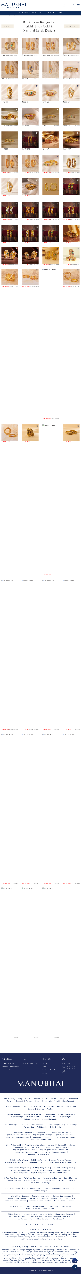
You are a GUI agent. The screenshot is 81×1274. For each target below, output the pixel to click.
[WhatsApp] (64, 5)
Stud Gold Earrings (65, 1180)
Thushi (57, 1101)
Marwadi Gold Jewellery (17, 1198)
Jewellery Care (7, 1070)
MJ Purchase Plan (8, 1063)
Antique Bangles (11, 15)
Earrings (62, 1099)
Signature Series (46, 1214)
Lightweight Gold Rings (42, 1135)
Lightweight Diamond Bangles (54, 1152)
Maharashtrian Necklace (19, 1196)
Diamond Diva (24, 1206)
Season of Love (30, 1214)
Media (36, 1224)
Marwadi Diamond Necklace (65, 1201)
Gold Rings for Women (19, 1160)
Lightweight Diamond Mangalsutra (61, 1145)
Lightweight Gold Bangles (66, 1137)
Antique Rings (49, 1114)
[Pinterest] (63, 1071)
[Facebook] (68, 1067)
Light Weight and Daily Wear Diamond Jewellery (25, 1145)
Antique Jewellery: (13, 1114)
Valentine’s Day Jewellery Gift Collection (25, 1216)
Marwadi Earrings (15, 1180)
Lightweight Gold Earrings (65, 1135)
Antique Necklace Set (32, 1114)
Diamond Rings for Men (14, 1162)
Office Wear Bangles (13, 1188)
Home (3, 15)
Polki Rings (23, 1125)
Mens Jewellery (43, 1219)
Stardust (12, 1206)
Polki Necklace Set (38, 1125)
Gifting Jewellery (15, 1214)
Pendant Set (73, 1099)
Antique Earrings (16, 1117)
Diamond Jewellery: (13, 1107)
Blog (44, 1067)
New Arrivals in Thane (25, 1219)
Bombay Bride (52, 1206)
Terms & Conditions (29, 1063)
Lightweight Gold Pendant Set (17, 1137)
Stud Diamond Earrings (40, 1183)
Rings (20, 1099)
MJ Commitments (49, 1070)
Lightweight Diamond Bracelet (40, 1155)
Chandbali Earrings (31, 1180)
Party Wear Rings (69, 1162)
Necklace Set (38, 1099)
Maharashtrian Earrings (52, 1178)
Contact (51, 1224)
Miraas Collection (33, 1209)
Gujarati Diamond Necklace (15, 1201)
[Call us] (69, 5)
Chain (27, 1099)
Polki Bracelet (56, 1127)
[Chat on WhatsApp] (75, 1267)
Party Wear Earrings (32, 1178)
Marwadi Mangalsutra (58, 1173)
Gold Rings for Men (38, 1160)
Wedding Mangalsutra (40, 1168)
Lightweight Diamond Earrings (25, 1150)
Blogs (28, 1224)
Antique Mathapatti (49, 1119)
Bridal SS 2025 (49, 1209)
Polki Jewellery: (10, 1125)
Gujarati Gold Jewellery (41, 1196)
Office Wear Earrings (12, 1178)
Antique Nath (50, 1117)
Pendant (29, 1101)
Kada (37, 1101)
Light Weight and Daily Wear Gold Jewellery (27, 1132)
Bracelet (19, 1101)
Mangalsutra (51, 1099)
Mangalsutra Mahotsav (64, 1214)
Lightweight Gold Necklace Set (18, 1135)
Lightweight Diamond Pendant (27, 1152)
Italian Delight (38, 1206)
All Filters (9, 26)
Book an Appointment (10, 1067)
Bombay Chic (66, 1206)
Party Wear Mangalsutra (43, 1170)
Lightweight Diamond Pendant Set (54, 1150)
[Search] (74, 5)
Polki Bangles (42, 1127)
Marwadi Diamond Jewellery (40, 1201)
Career (44, 1073)
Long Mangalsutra (63, 1170)
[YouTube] (63, 1067)
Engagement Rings (34, 1162)
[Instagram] (73, 1067)
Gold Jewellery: (9, 1099)
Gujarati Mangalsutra (39, 1173)
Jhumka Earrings (48, 1180)
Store (43, 1224)
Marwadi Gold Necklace (39, 1198)
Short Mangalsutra (21, 1173)
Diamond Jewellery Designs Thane (58, 1216)
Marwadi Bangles (40, 1191)
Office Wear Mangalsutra (21, 1170)
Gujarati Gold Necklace (62, 1196)
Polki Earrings (71, 1125)
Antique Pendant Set (34, 1117)
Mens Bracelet (68, 1101)
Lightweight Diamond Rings (56, 1147)
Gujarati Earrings (70, 1178)
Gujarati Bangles (69, 1188)
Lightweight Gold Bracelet (40, 1140)
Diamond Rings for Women (60, 1160)
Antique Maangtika (31, 1119)
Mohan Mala (47, 1101)
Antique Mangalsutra (66, 1114)
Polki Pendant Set (26, 1127)
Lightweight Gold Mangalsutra (59, 1132)
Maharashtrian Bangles (52, 1188)
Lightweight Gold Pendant (42, 1137)
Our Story (45, 1063)
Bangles (10, 1101)
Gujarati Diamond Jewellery (62, 1198)
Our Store (66, 1063)
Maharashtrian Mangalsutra (18, 1168)
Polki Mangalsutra (56, 1125)
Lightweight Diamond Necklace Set (28, 1147)
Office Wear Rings (52, 1162)
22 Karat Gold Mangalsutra (62, 1168)
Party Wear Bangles (32, 1188)
